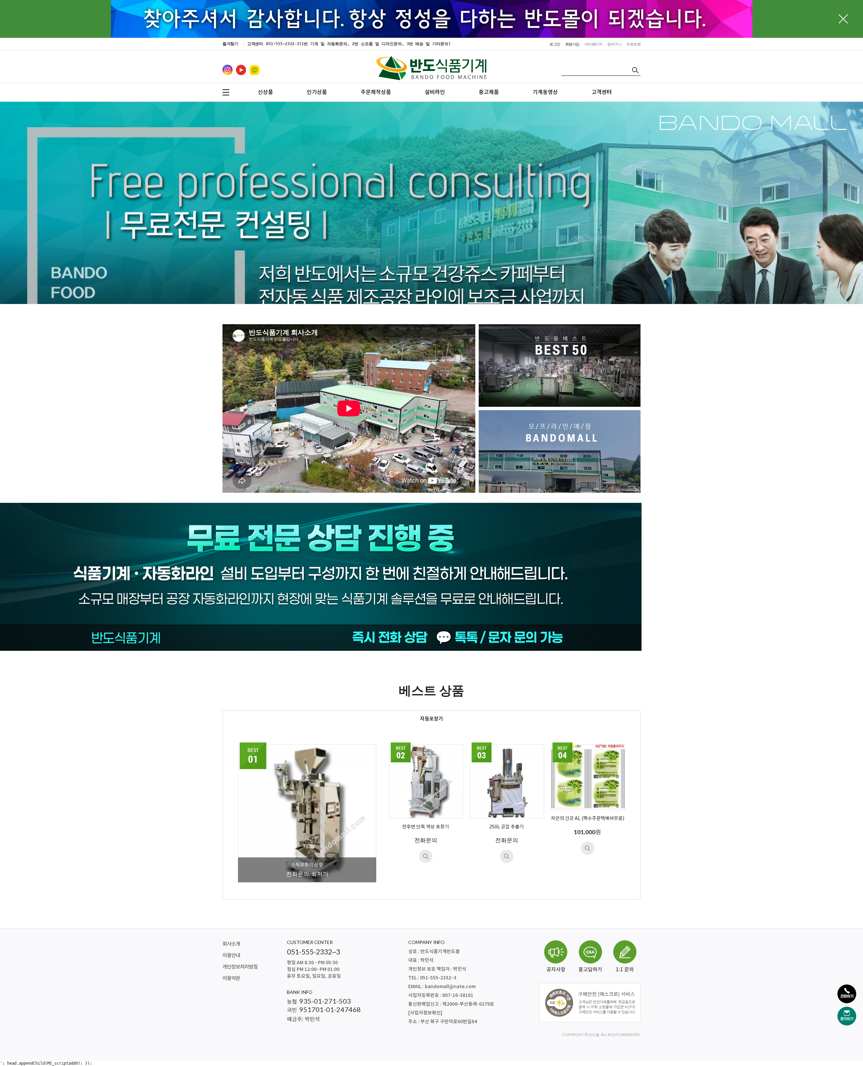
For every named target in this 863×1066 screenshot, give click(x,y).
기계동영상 (545, 92)
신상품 (265, 92)
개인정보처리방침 (240, 967)
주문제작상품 (376, 92)
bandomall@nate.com (450, 986)
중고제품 (489, 92)
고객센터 (602, 92)
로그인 (554, 44)
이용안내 (231, 955)
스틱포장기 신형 (307, 865)
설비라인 (435, 92)
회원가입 (572, 44)
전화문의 (425, 840)
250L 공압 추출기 (506, 827)
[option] (431, 238)
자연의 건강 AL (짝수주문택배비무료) (587, 818)
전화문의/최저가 (307, 873)
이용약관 (231, 978)
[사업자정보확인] (425, 1013)
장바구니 (614, 44)
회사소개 (231, 944)
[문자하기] (846, 1016)
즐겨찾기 (230, 43)
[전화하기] (846, 993)
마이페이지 (593, 44)
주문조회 (633, 44)
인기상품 (317, 92)
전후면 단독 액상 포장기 (425, 827)
